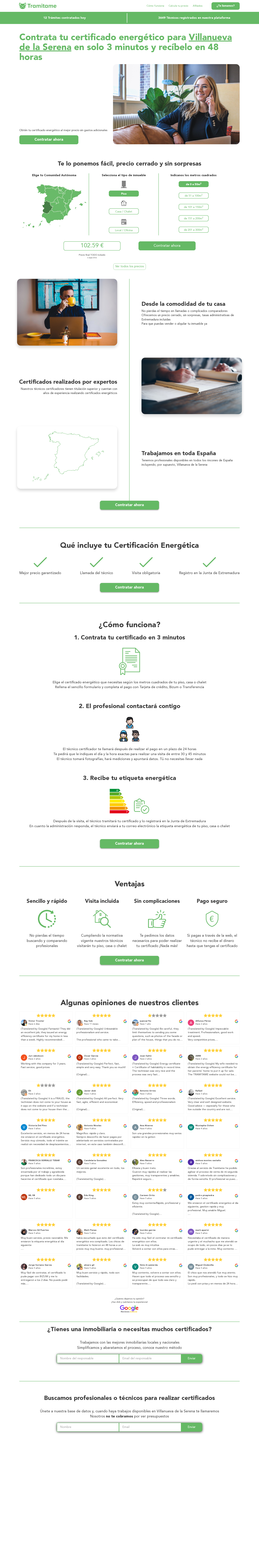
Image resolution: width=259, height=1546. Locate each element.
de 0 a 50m (193, 184)
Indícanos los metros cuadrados (194, 175)
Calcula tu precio (178, 6)
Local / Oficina (124, 230)
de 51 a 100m (193, 195)
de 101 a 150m (193, 207)
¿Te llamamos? (226, 6)
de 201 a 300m (193, 229)
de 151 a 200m (193, 218)
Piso (124, 194)
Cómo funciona (155, 6)
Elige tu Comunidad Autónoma (54, 175)
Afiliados (197, 6)
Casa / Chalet (123, 211)
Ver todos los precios (129, 266)
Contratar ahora (48, 140)
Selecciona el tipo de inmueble (124, 175)
